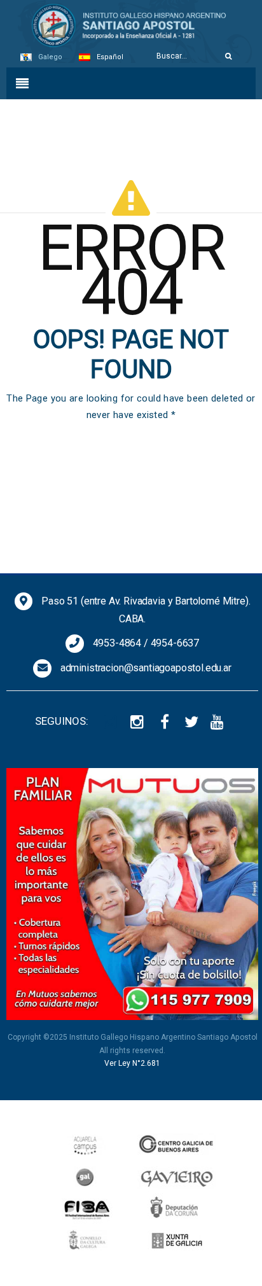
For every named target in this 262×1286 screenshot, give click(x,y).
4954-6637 (175, 643)
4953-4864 (117, 643)
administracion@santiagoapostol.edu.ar (145, 668)
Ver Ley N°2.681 (132, 1063)
